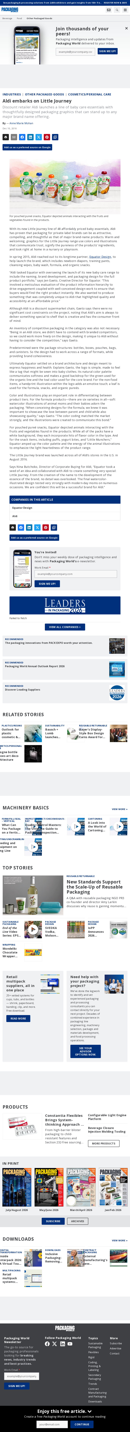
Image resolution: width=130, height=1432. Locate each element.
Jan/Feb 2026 (113, 1210)
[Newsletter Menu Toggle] (109, 10)
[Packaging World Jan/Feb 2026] (113, 1187)
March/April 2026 (81, 1210)
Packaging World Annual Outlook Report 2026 (35, 666)
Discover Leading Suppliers (22, 689)
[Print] (6, 137)
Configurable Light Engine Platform (107, 1117)
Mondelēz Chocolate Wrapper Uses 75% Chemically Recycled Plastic (10, 952)
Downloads (53, 1250)
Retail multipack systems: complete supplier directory (10, 1278)
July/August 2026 (17, 1210)
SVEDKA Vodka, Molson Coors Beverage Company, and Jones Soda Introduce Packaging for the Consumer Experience (53, 931)
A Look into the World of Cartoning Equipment (97, 826)
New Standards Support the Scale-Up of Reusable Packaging (95, 887)
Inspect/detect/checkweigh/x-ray (45, 819)
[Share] (22, 137)
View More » (120, 809)
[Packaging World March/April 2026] (81, 1187)
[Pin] (47, 137)
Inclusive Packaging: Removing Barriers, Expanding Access (53, 1258)
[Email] (14, 137)
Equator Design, (100, 257)
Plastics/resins (12, 725)
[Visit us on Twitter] (55, 1343)
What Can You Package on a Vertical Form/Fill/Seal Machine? (12, 828)
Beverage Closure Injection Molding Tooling (107, 1130)
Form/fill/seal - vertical (11, 819)
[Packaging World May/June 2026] (49, 1187)
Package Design (50, 922)
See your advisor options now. (85, 1051)
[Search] (117, 10)
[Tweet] (39, 137)
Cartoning (95, 818)
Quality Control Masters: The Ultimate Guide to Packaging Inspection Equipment (43, 828)
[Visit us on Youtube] (70, 1343)
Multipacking (11, 1270)
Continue (82, 1424)
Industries (12, 94)
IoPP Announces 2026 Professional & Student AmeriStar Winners (97, 931)
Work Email (43, 567)
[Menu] (125, 10)
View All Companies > (65, 627)
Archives (77, 1221)
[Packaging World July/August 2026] (16, 1187)
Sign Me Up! (107, 51)
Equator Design (22, 507)
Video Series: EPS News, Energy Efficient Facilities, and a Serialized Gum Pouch (11, 931)
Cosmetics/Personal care (89, 94)
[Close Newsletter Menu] (126, 28)
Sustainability (54, 725)
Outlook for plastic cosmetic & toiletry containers (10, 733)
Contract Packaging (90, 1251)
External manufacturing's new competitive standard (95, 1260)
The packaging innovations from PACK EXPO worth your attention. (49, 642)
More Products (103, 1143)
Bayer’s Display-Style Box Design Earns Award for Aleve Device (91, 733)
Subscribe (53, 1221)
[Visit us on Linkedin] (62, 1343)
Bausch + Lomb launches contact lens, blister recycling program (54, 733)
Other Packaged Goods (44, 94)
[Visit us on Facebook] (47, 1343)
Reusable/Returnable (93, 725)
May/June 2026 (48, 1210)
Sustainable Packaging (11, 922)
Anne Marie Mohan (21, 123)
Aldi (14, 516)
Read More (18, 1018)
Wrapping (9, 944)
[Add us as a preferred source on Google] (55, 137)
